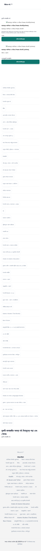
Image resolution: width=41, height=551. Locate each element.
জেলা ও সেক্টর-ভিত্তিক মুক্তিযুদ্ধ (10, 122)
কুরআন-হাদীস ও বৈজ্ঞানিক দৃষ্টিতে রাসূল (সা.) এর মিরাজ (14, 265)
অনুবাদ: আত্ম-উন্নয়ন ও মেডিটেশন (10, 183)
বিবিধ (4, 108)
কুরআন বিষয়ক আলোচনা (8, 177)
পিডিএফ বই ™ (20, 452)
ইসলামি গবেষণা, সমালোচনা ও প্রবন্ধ (11, 204)
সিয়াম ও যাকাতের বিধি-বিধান (9, 94)
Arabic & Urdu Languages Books (13, 395)
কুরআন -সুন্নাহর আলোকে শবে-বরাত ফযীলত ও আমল (14, 402)
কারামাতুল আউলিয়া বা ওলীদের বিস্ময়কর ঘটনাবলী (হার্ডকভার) (15, 49)
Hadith (5, 156)
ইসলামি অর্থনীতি (6, 272)
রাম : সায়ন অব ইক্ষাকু (7, 409)
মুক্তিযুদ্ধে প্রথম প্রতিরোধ (8, 224)
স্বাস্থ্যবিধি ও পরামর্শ (7, 286)
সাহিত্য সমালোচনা (7, 190)
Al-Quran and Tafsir (9, 170)
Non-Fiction (6, 320)
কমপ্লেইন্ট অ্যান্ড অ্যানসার (8, 361)
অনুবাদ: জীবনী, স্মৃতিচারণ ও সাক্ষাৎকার (11, 149)
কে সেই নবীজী (6, 334)
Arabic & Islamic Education (11, 259)
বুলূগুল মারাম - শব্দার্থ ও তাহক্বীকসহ (10, 300)
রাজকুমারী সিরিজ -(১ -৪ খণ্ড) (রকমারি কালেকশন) (13, 327)
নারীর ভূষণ (5, 382)
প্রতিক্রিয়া (19, 544)
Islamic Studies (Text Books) (11, 313)
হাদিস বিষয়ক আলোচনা (7, 423)
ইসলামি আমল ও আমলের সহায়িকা (10, 245)
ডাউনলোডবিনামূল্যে (20, 39)
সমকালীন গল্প (5, 231)
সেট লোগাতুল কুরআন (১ (8, 135)
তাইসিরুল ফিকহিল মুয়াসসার (9, 88)
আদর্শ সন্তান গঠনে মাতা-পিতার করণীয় (11, 389)
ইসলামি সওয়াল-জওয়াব (8, 368)
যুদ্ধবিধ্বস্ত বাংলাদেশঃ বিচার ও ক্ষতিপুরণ (11, 354)
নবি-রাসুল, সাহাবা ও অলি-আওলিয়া (10, 163)
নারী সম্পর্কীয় (5, 341)
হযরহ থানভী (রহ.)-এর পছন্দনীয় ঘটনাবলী (11, 252)
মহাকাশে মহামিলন (6, 218)
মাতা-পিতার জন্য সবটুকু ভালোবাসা (10, 142)
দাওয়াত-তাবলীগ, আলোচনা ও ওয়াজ (10, 375)
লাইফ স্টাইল (5, 238)
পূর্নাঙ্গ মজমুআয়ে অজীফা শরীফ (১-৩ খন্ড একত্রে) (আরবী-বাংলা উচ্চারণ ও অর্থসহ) (20, 416)
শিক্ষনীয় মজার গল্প (6, 197)
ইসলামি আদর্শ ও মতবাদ (8, 129)
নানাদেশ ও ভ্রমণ (6, 279)
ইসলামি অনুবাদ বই (7, 101)
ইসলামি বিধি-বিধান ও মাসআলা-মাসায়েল (11, 348)
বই (3, 211)
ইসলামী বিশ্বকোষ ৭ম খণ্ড (8, 293)
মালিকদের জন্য (31, 541)
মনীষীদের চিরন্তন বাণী (7, 306)
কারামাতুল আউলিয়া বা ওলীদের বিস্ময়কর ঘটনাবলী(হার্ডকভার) (15, 25)
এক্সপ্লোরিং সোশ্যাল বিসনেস (9, 115)
